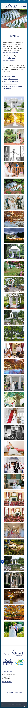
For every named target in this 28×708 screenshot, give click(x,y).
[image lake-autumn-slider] (14, 613)
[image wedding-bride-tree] (14, 400)
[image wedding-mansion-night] (14, 236)
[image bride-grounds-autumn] (14, 121)
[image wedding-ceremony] (14, 383)
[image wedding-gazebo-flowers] (14, 301)
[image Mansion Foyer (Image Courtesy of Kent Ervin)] (14, 531)
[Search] (20, 6)
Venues (4, 46)
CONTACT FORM (7, 682)
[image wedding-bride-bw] (14, 154)
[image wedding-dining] (14, 351)
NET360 (21, 704)
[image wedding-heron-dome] (14, 252)
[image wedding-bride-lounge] (14, 449)
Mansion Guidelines (9, 76)
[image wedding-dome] (14, 318)
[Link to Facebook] (22, 706)
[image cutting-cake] (14, 170)
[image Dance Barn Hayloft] (14, 597)
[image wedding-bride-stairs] (14, 416)
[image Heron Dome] (14, 564)
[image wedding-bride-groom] (14, 465)
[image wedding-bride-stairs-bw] (14, 433)
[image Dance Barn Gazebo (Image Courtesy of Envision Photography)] (14, 580)
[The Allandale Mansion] (11, 6)
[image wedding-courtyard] (14, 137)
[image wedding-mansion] (14, 203)
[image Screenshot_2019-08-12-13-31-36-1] (14, 630)
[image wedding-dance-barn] (14, 367)
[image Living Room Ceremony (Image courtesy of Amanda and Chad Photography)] (14, 498)
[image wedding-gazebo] (14, 285)
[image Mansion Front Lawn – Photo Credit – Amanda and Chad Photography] (14, 105)
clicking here (11, 58)
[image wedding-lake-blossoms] (14, 269)
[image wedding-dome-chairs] (14, 334)
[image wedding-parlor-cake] (14, 482)
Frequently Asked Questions (10, 53)
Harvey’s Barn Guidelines (11, 79)
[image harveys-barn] (14, 219)
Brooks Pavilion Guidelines (11, 81)
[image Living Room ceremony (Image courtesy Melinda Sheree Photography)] (14, 515)
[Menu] (24, 6)
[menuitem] (20, 6)
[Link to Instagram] (25, 706)
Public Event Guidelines (10, 84)
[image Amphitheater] (14, 547)
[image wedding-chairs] (14, 187)
